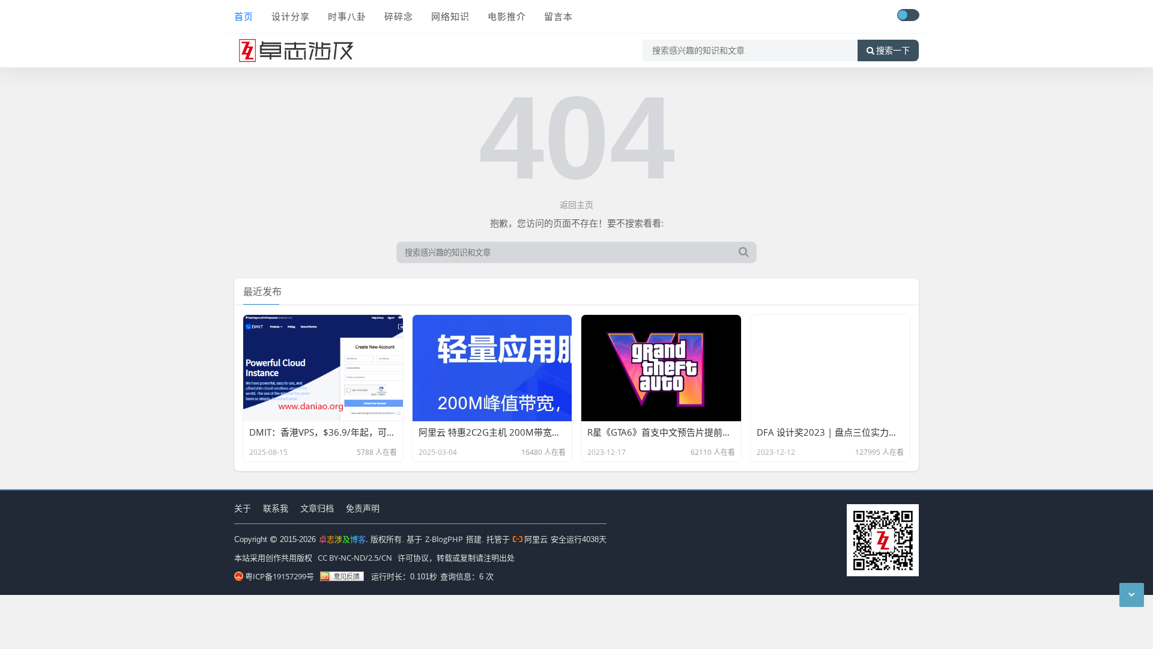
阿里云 (536, 539)
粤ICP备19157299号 (279, 576)
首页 (243, 16)
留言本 (558, 16)
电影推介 (507, 16)
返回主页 (576, 204)
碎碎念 (398, 16)
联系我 (275, 508)
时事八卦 (347, 16)
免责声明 (363, 508)
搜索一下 (893, 50)
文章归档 (317, 508)
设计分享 (290, 16)
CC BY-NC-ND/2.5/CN (355, 557)
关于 (242, 508)
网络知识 (450, 16)
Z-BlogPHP (444, 539)
